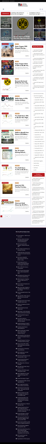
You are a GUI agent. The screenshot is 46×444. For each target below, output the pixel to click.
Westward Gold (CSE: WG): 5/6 (40, 107)
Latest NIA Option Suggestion (38, 160)
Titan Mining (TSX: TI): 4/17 (39, 152)
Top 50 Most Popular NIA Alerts (38, 93)
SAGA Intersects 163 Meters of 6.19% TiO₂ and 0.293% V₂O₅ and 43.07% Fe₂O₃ (38, 203)
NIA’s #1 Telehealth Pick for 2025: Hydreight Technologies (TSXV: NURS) (23, 375)
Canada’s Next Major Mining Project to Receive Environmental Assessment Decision (24, 254)
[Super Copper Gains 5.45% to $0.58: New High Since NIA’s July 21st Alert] (7, 67)
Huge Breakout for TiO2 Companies (24, 438)
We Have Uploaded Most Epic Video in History (40, 26)
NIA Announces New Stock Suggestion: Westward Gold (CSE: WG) (23, 245)
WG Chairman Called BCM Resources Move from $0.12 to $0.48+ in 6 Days (23, 258)
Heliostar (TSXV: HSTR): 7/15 (39, 143)
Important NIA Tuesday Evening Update (29, 37)
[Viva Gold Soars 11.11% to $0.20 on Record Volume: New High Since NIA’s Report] (7, 171)
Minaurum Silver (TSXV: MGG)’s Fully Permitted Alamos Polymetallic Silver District (24, 345)
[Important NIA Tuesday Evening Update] (7, 188)
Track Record (36, 167)
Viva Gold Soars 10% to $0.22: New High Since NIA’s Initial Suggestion (21, 116)
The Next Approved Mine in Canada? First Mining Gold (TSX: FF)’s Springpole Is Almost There (23, 263)
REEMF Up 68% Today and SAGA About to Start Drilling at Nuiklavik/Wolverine (23, 332)
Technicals (17, 96)
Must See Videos (36, 163)
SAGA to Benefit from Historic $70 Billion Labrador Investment (5, 26)
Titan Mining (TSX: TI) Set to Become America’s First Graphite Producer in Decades (24, 337)
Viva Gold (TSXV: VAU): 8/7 (39, 139)
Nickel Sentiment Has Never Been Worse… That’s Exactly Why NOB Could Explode (23, 389)
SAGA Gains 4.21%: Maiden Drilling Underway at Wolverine (21, 99)
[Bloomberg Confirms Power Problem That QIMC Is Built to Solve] (40, 34)
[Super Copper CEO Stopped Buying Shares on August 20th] (7, 49)
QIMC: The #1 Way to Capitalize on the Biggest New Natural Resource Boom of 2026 (24, 289)
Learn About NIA (36, 165)
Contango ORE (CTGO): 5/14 (39, 150)
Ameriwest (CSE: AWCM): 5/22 (39, 105)
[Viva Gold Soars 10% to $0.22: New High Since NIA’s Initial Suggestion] (7, 119)
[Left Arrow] (41, 14)
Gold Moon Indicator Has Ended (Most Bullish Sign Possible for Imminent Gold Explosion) (23, 240)
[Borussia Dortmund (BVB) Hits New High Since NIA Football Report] (7, 84)
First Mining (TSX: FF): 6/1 (39, 148)
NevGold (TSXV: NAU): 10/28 (39, 132)
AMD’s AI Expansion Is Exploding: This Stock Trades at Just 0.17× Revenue (23, 280)
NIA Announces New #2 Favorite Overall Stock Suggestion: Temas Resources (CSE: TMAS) (23, 418)
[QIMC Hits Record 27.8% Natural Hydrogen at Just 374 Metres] (6, 34)
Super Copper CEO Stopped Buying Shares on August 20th (21, 47)
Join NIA (35, 170)
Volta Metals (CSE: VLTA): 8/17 (39, 97)
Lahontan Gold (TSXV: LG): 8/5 (39, 141)
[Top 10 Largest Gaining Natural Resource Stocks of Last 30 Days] (7, 154)
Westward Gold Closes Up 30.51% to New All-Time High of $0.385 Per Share (21, 204)
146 (7, 216)
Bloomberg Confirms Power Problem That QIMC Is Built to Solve (39, 38)
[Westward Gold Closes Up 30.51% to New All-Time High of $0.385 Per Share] (7, 206)
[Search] (40, 9)
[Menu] (3, 9)
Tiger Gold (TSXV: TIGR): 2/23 (39, 117)
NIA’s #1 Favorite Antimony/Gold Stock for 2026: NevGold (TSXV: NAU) (23, 272)
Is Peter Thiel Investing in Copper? (23, 378)
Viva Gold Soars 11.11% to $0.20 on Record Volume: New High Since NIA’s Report (28, 13)
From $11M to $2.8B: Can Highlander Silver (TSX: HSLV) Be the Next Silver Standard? (24, 320)
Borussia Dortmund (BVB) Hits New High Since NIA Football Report (21, 82)
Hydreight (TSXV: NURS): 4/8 (39, 155)
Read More (27, 55)
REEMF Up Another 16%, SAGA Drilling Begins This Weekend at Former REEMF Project (23, 394)
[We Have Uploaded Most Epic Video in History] (40, 22)
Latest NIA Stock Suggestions (38, 95)
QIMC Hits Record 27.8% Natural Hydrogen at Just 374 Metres (6, 38)
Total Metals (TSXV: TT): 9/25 (39, 137)
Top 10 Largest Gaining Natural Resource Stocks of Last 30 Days (21, 151)
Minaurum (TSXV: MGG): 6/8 (39, 146)
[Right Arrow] (43, 14)
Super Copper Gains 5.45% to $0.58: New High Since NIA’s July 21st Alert (22, 64)
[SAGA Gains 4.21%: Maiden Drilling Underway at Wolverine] (7, 102)
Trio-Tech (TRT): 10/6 (38, 134)
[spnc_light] (42, 9)
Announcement (18, 130)
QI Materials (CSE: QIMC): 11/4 (39, 130)
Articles (17, 44)
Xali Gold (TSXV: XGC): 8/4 (39, 99)
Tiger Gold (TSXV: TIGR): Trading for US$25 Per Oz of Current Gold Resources (24, 297)
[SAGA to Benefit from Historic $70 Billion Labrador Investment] (6, 22)
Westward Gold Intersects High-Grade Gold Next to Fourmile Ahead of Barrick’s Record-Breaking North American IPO (38, 216)
